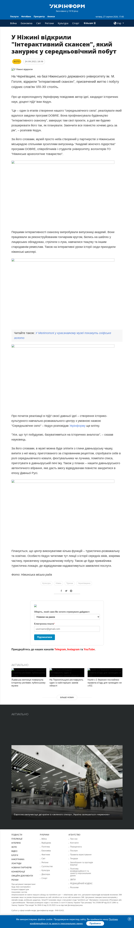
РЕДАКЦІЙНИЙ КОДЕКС (81, 883)
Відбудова (46, 843)
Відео (14, 851)
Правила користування (81, 854)
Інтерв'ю (16, 843)
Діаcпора (46, 874)
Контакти (74, 843)
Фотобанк (26, 16)
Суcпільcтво (47, 866)
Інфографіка (17, 859)
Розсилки (74, 887)
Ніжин (58, 583)
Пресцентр (39, 16)
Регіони (49, 23)
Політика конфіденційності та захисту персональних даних (80, 872)
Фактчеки (46, 854)
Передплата (76, 847)
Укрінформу (77, 425)
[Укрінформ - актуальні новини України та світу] (67, 6)
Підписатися (44, 637)
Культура (63, 23)
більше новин (67, 697)
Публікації (16, 839)
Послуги (14, 16)
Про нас (74, 839)
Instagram (73, 649)
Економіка (27, 23)
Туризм (69, 583)
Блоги (14, 855)
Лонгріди (16, 863)
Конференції (18, 872)
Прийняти (95, 923)
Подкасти (16, 835)
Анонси (51, 16)
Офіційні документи (22, 876)
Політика (46, 847)
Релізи (14, 880)
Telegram (60, 649)
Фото (14, 847)
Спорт (75, 23)
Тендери (74, 858)
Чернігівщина (84, 583)
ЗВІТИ (73, 879)
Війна (13, 23)
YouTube (89, 649)
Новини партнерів (21, 867)
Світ (38, 23)
